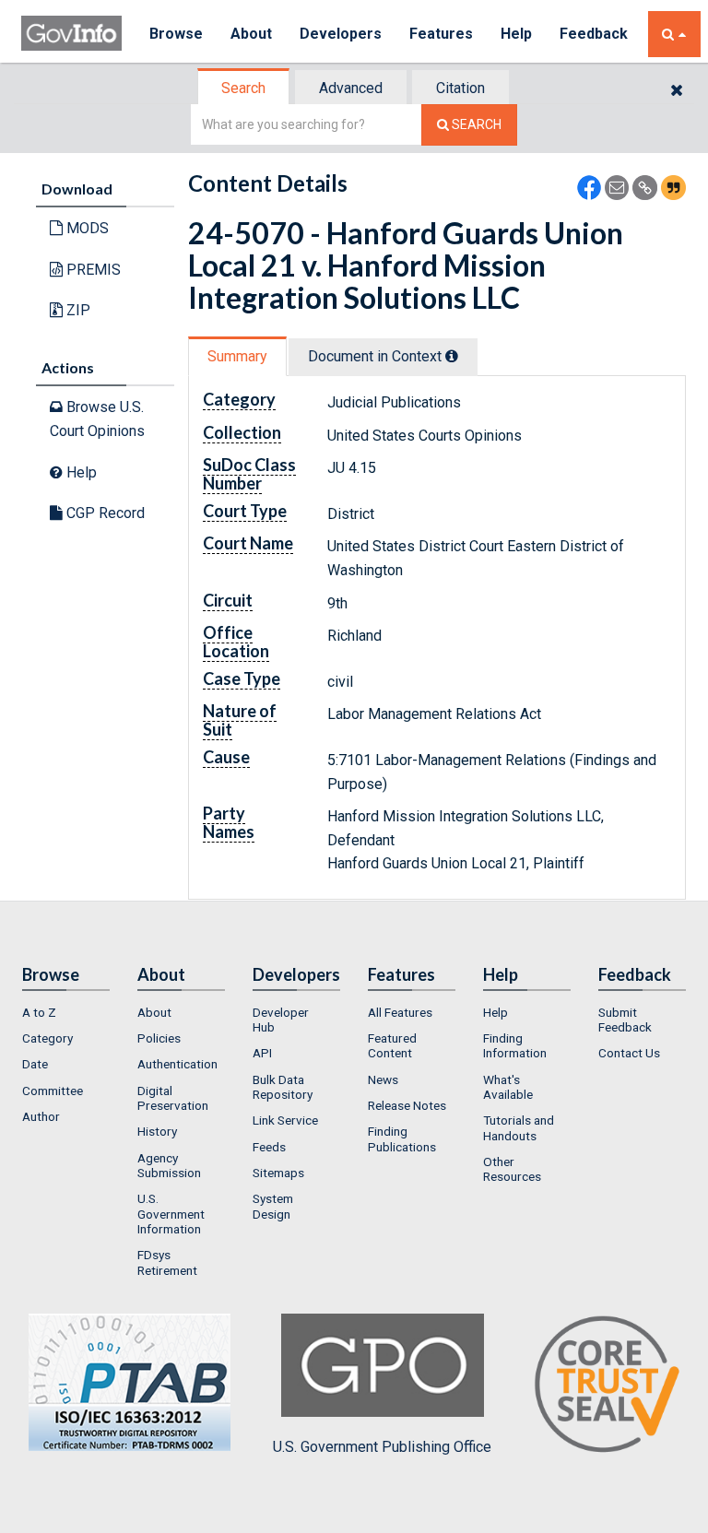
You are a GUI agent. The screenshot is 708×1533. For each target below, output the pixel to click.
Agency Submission (169, 1165)
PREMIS (92, 269)
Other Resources (512, 1169)
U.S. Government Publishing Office (382, 1447)
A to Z (39, 1012)
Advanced (351, 88)
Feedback (594, 33)
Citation (460, 88)
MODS (86, 228)
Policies (159, 1038)
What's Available (508, 1087)
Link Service (285, 1120)
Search (243, 88)
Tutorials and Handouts (518, 1127)
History (157, 1131)
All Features (400, 1012)
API (262, 1052)
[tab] (244, 88)
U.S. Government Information (171, 1213)
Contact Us (629, 1052)
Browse (176, 33)
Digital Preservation (172, 1098)
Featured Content (392, 1045)
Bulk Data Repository (283, 1087)
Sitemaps (278, 1172)
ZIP (76, 310)
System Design (273, 1206)
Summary (237, 356)
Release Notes (407, 1105)
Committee (52, 1090)
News (383, 1079)
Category (47, 1038)
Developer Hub (281, 1019)
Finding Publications (402, 1138)
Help (516, 33)
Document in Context (376, 356)
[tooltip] (451, 355)
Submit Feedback (625, 1019)
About (251, 33)
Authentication (177, 1063)
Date (35, 1063)
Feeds (269, 1146)
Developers (341, 33)
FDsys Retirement (167, 1262)
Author (41, 1116)
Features (441, 33)
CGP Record (104, 513)
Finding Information (515, 1045)
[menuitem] (66, 1012)
